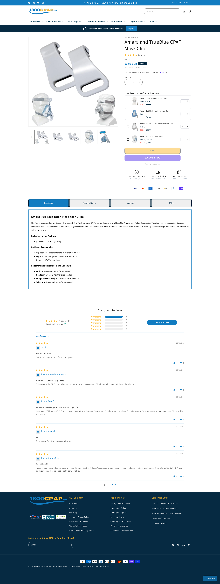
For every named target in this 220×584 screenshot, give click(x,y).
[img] (42, 343)
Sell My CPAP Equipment (120, 503)
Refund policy (62, 566)
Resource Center (117, 517)
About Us (73, 508)
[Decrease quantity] (182, 101)
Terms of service (87, 566)
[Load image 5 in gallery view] (105, 137)
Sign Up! (131, 28)
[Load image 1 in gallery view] (42, 137)
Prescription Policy (118, 508)
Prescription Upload (119, 512)
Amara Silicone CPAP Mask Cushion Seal (156, 123)
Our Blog (73, 512)
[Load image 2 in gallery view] (57, 137)
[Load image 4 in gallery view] (89, 137)
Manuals (130, 203)
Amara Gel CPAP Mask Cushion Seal (154, 111)
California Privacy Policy (79, 517)
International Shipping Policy (81, 530)
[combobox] (162, 11)
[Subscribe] (71, 545)
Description (48, 203)
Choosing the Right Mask (121, 521)
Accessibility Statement (79, 521)
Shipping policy (74, 566)
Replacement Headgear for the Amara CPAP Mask (56, 256)
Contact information (102, 566)
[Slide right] (115, 137)
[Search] (178, 11)
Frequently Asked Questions (122, 530)
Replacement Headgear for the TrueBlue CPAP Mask (58, 252)
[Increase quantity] (187, 101)
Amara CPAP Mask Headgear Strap (154, 98)
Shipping (128, 68)
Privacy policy (50, 566)
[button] (141, 11)
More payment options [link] (152, 164)
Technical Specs (89, 203)
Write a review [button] (162, 322)
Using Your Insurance (119, 526)
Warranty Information (78, 526)
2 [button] (108, 484)
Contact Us (73, 503)
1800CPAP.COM (38, 566)
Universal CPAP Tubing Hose (48, 260)
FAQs (171, 203)
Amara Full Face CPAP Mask (151, 136)
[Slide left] (31, 137)
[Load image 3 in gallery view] (73, 137)
